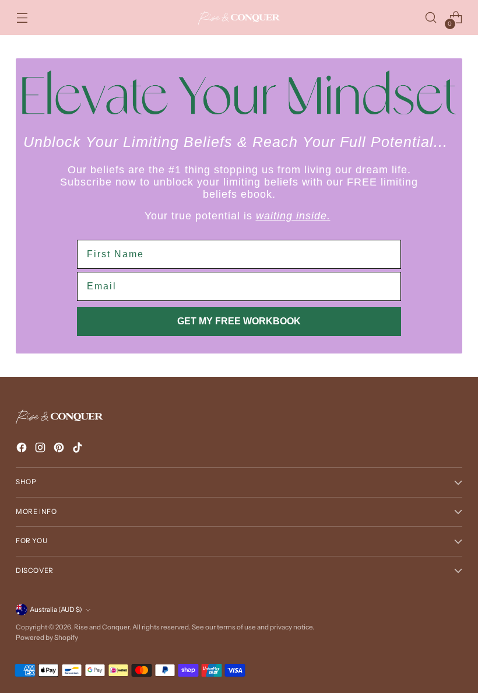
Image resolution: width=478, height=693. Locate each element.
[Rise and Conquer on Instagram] (41, 449)
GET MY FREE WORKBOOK (239, 321)
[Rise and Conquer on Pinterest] (60, 449)
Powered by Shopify (47, 638)
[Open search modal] (431, 18)
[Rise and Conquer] (239, 17)
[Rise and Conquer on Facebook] (23, 449)
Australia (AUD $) (56, 610)
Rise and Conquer (101, 627)
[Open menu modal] (22, 18)
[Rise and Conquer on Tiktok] (79, 449)
